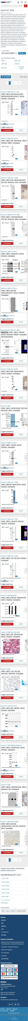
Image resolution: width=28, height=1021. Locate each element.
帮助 (2, 923)
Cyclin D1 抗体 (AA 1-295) (9, 178)
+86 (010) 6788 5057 (8, 994)
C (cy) (7, 911)
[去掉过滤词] (16, 53)
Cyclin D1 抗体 (5, 406)
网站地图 (3, 935)
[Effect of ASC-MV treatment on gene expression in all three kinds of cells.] (13, 265)
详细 (21, 130)
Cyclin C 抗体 (5, 878)
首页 (3, 911)
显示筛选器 (7, 77)
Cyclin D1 (13, 911)
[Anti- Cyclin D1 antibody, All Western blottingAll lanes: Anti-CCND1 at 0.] (13, 719)
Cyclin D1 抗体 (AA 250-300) (10, 632)
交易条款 (12, 1011)
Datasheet (8, 130)
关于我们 (2, 1009)
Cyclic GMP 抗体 (6, 900)
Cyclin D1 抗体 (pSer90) (9, 595)
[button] (25, 110)
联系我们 (3, 920)
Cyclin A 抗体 (5, 896)
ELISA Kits (4, 955)
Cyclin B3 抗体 (5, 882)
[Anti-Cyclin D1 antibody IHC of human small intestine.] (13, 646)
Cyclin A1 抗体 (5, 893)
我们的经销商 (4, 958)
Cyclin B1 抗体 (5, 889)
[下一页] (20, 83)
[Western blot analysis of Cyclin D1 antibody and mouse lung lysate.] (13, 383)
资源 (2, 929)
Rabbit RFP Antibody (6, 950)
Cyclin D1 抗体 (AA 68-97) (9, 138)
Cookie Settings (4, 1011)
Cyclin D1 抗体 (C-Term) (9, 251)
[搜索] (25, 5)
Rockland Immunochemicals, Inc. (9, 999)
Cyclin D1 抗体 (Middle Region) (11, 745)
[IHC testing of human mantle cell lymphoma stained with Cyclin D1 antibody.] (13, 837)
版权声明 (8, 1009)
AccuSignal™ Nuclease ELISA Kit (9, 947)
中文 (12, 1004)
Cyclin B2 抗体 (5, 885)
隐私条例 (15, 1009)
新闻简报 (3, 926)
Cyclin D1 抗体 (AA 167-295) (10, 215)
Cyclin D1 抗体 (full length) (10, 822)
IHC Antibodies (5, 953)
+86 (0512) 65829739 (9, 992)
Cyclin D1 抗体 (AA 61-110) (10, 92)
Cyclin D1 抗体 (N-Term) (9, 706)
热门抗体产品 (4, 932)
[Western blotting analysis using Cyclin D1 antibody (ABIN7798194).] (13, 346)
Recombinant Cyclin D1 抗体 (10, 330)
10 (18, 83)
